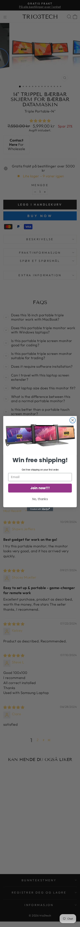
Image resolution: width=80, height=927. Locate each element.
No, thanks (40, 499)
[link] (40, 435)
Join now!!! (40, 488)
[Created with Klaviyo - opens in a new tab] (40, 509)
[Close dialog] (72, 420)
